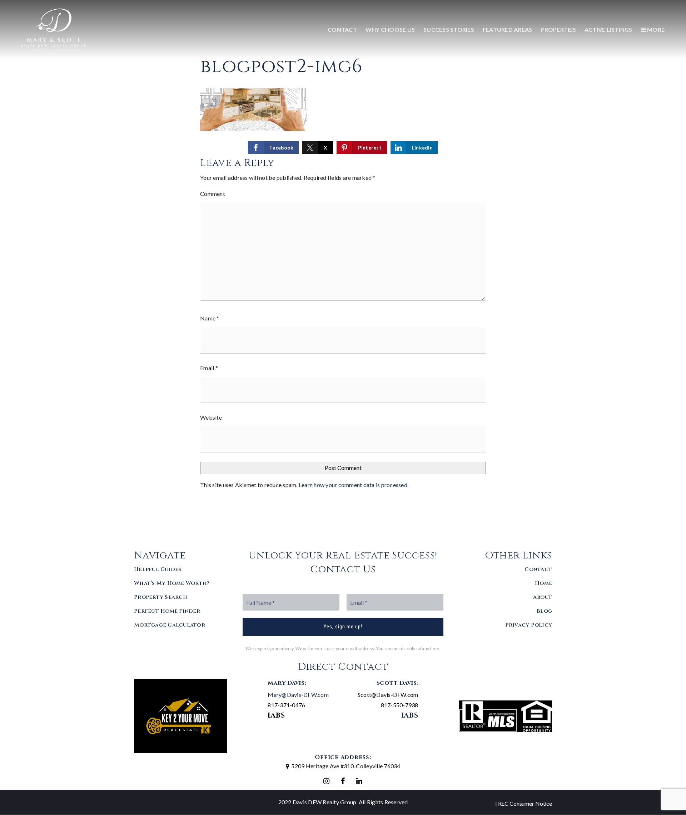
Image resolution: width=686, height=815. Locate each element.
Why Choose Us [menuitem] (390, 29)
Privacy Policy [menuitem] (528, 625)
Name (209, 318)
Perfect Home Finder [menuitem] (167, 611)
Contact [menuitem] (342, 29)
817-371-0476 (286, 705)
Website (211, 417)
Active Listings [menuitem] (608, 29)
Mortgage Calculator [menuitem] (169, 625)
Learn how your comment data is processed (353, 484)
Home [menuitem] (543, 583)
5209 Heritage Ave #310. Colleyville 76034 (345, 766)
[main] (343, 257)
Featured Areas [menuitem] (507, 29)
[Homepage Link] (53, 28)
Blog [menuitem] (544, 611)
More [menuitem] (655, 29)
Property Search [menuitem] (160, 597)
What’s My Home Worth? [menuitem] (171, 583)
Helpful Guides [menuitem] (158, 569)
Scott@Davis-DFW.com (388, 694)
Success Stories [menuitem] (448, 29)
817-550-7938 (399, 705)
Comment (212, 193)
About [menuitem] (542, 597)
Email (209, 367)
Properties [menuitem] (558, 29)
